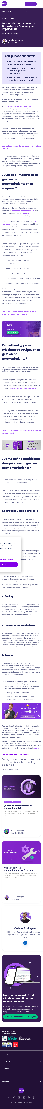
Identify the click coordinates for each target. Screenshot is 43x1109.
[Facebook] (14, 1097)
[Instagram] (19, 1097)
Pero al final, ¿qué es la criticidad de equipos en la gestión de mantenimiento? (20, 71)
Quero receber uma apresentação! (20, 1016)
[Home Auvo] (4, 4)
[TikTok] (33, 1097)
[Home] (21, 1091)
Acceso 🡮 (20, 4)
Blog (3, 12)
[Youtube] (9, 1097)
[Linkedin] (24, 1097)
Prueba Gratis (31, 4)
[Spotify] (29, 1097)
